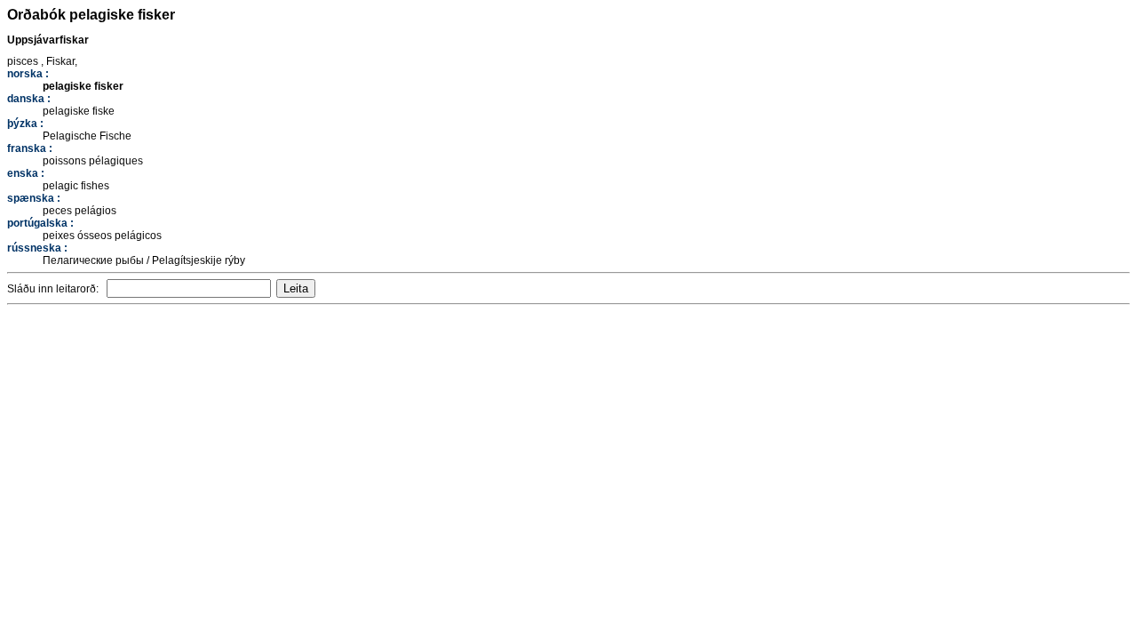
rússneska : (37, 248)
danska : (29, 98)
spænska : (33, 198)
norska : (28, 74)
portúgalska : (40, 223)
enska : (25, 173)
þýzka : (25, 123)
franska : (29, 148)
